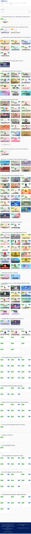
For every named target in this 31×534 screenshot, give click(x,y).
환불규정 (26, 524)
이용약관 (17, 524)
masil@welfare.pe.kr (7, 529)
